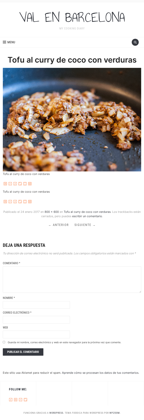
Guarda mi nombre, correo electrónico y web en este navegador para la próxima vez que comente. (64, 342)
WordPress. (56, 412)
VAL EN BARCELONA (72, 17)
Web (5, 327)
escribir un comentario (87, 216)
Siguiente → (85, 225)
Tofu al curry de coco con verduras (87, 212)
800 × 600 (52, 212)
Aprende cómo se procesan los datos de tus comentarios (100, 372)
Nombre (9, 298)
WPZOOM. (115, 412)
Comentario (11, 263)
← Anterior (58, 225)
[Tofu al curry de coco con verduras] (72, 119)
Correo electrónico (17, 312)
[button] (9, 42)
